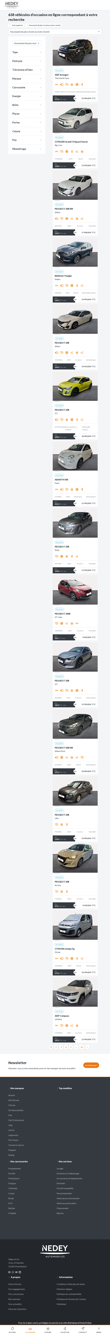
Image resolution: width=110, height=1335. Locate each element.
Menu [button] (98, 1332)
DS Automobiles (15, 1110)
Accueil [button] (12, 1332)
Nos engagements (16, 1289)
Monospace (13, 1178)
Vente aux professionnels (68, 1198)
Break (11, 1198)
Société (11, 1173)
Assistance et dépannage (68, 1173)
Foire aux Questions (17, 1309)
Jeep (10, 1125)
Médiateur (61, 1304)
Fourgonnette (14, 1168)
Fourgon (12, 1183)
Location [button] (65, 1332)
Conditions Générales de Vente (71, 1284)
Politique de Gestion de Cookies (71, 1299)
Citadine (12, 1213)
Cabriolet (12, 1188)
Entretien (61, 1183)
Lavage (60, 1168)
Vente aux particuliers (66, 1203)
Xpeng (11, 1155)
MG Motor (13, 1140)
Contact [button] (83, 1332)
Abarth (11, 1095)
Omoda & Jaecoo (16, 1145)
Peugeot (12, 1150)
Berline (11, 1208)
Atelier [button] (48, 1332)
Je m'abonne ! (91, 1065)
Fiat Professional (16, 1120)
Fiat (10, 1115)
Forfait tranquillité (65, 1188)
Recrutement (14, 1299)
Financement (62, 1208)
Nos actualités (15, 1304)
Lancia (11, 1130)
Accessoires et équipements (69, 1178)
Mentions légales (64, 1289)
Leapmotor (13, 1135)
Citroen (11, 1105)
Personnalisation (64, 1193)
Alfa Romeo (13, 1100)
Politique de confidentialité (69, 1294)
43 (82, 1047)
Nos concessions (16, 1294)
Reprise (60, 1213)
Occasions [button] (30, 1332)
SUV (10, 1203)
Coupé (11, 1193)
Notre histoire (14, 1284)
